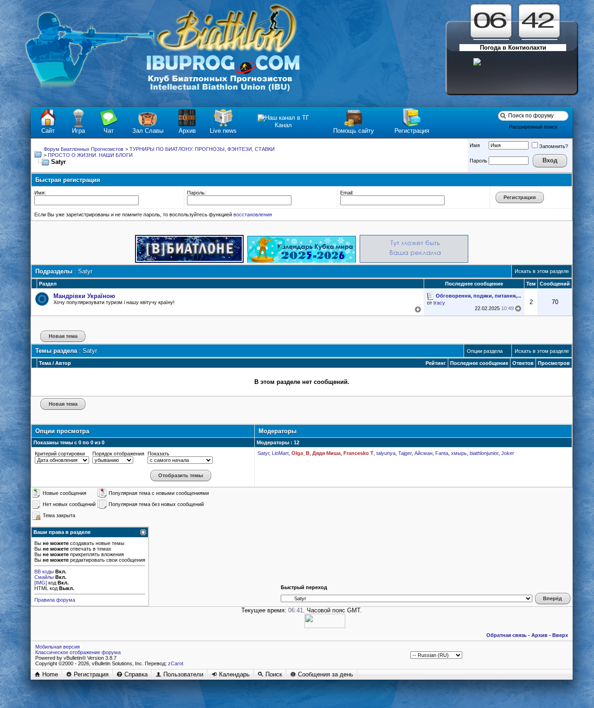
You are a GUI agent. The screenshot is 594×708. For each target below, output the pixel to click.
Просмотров (554, 363)
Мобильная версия (57, 647)
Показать (158, 453)
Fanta (441, 453)
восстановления (252, 214)
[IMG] (40, 582)
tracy (439, 302)
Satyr (263, 453)
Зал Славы (147, 130)
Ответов (523, 363)
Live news (223, 130)
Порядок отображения (118, 453)
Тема (45, 363)
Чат (108, 130)
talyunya (385, 453)
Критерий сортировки (60, 453)
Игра (78, 130)
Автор (63, 363)
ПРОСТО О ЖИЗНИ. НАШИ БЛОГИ (90, 155)
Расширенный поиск (533, 127)
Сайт (48, 130)
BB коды (44, 571)
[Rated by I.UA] (324, 626)
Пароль (478, 160)
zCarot (175, 663)
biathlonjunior (484, 453)
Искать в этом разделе (542, 271)
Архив (187, 130)
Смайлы (44, 577)
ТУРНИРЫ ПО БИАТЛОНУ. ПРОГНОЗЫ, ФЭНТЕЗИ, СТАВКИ (202, 149)
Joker (507, 453)
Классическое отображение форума (78, 652)
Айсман (423, 453)
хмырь (459, 453)
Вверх (560, 635)
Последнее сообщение (479, 363)
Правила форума (54, 600)
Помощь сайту (353, 130)
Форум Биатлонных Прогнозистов (83, 149)
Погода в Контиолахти (513, 47)
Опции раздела (485, 351)
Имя (475, 145)
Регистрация (411, 130)
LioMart (280, 453)
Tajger (405, 453)
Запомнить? (553, 146)
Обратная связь (506, 635)
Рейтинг (436, 363)
